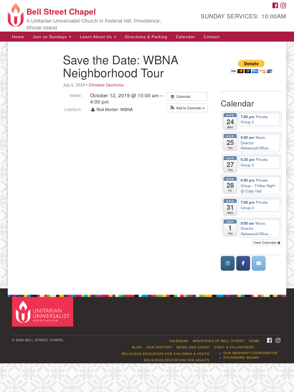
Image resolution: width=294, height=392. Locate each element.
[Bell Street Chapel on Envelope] (259, 263)
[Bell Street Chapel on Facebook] (243, 263)
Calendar (185, 36)
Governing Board (241, 357)
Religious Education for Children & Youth (165, 354)
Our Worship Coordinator (250, 353)
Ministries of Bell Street (219, 341)
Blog (137, 347)
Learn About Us (96, 36)
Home (18, 36)
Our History (159, 347)
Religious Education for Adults (176, 360)
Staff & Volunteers (234, 347)
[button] (187, 108)
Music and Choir (193, 347)
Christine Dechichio (106, 85)
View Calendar (265, 242)
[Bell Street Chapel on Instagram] (228, 263)
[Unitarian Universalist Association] (43, 311)
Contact (212, 36)
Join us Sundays (50, 36)
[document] (147, 165)
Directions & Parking (146, 36)
